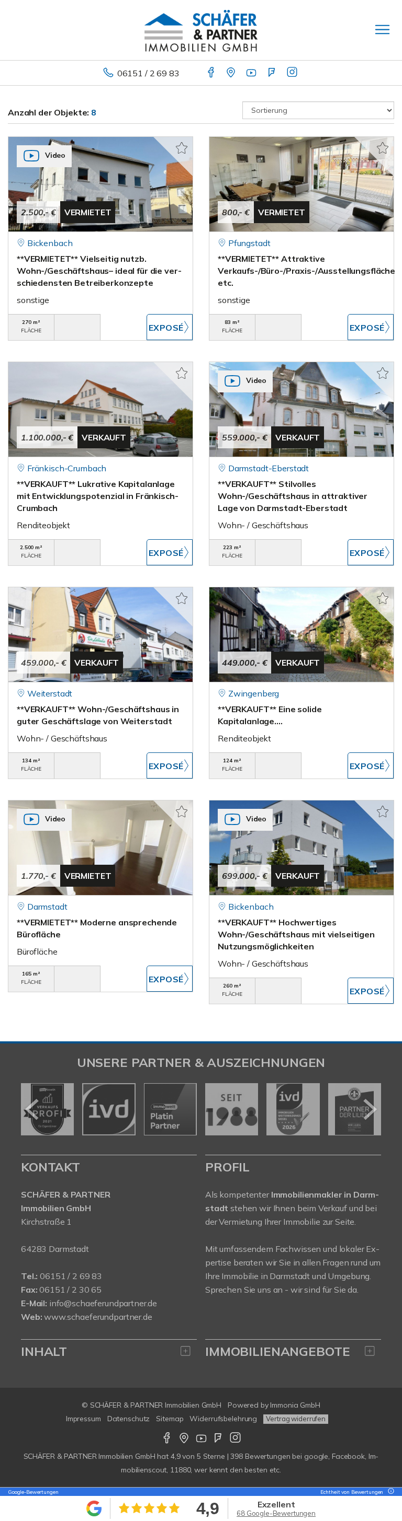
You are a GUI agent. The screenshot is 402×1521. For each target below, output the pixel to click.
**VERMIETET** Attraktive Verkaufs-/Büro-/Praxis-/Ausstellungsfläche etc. (306, 270)
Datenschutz (128, 1418)
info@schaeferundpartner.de (103, 1303)
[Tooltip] (389, 1492)
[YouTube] (252, 73)
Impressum (83, 1418)
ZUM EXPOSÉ (170, 327)
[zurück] (32, 1109)
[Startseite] (201, 30)
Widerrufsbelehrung (223, 1418)
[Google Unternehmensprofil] (232, 73)
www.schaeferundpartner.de (98, 1316)
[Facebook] (212, 73)
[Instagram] (293, 73)
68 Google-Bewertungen (276, 1513)
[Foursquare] (272, 73)
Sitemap (169, 1418)
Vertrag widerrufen (296, 1418)
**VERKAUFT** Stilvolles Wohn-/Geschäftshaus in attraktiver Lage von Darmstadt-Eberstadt (292, 496)
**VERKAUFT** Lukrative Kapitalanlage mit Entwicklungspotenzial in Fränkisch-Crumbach (97, 496)
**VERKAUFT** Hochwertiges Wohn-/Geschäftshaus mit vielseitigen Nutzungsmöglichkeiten (296, 934)
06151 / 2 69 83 (148, 73)
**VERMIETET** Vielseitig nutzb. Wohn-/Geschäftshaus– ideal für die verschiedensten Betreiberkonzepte (99, 270)
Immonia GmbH (295, 1405)
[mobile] (382, 29)
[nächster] (369, 1109)
